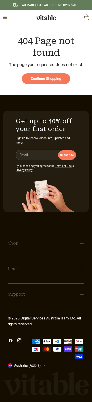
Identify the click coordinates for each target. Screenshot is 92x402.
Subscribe (67, 155)
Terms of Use (63, 166)
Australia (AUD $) (27, 365)
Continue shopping (46, 79)
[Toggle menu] (5, 17)
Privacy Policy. (24, 170)
